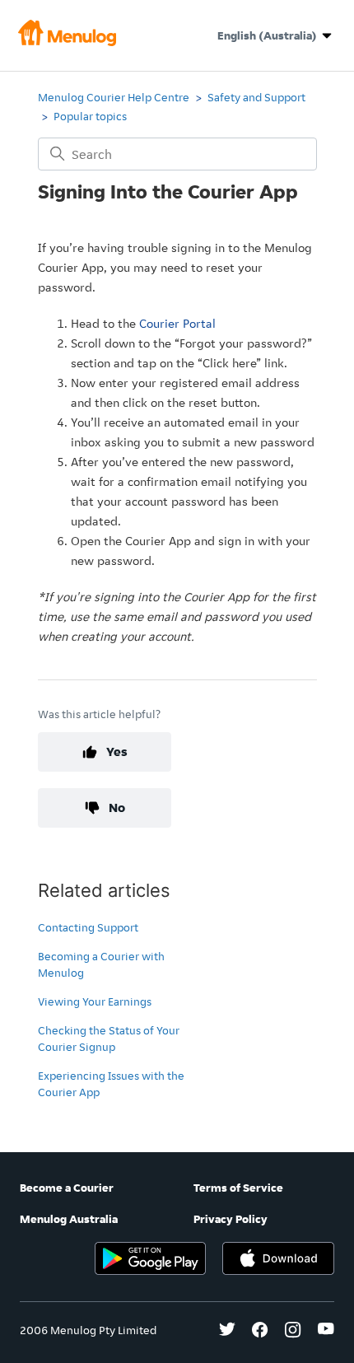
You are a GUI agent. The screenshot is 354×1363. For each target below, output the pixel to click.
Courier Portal (177, 323)
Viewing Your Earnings (94, 1001)
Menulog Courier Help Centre (113, 97)
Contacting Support (88, 927)
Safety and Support (256, 97)
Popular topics (90, 116)
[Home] (67, 41)
